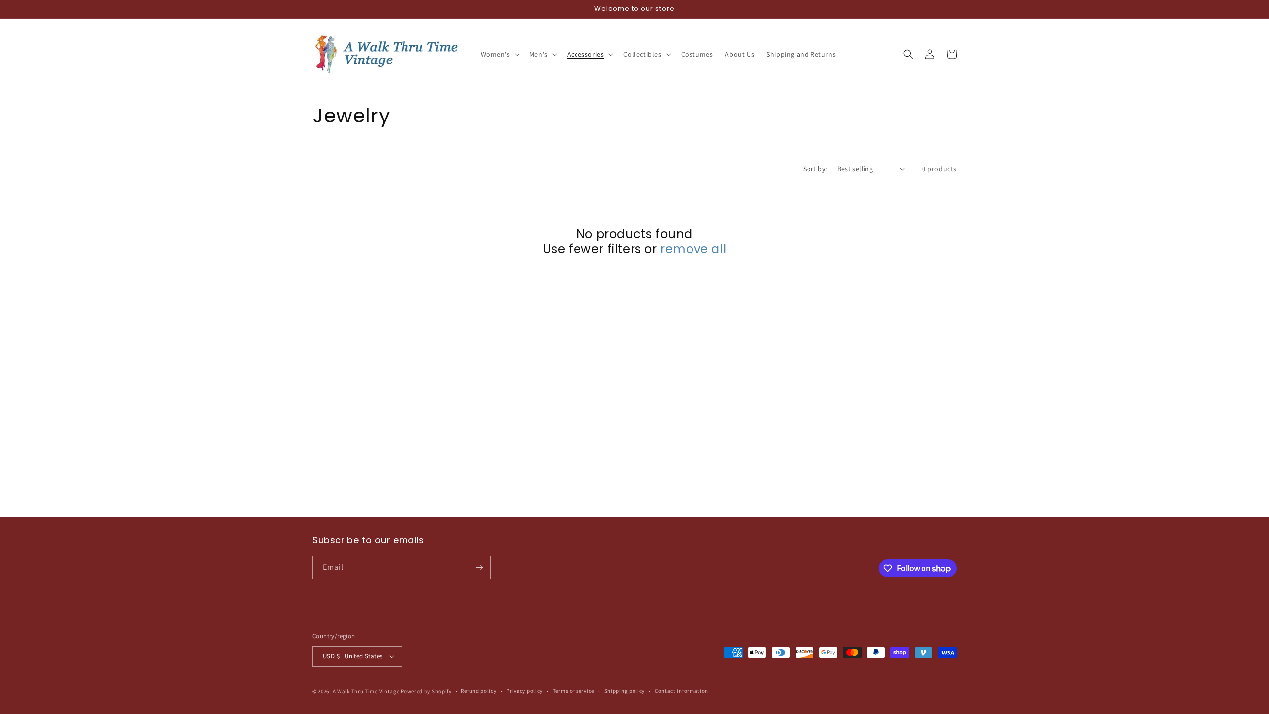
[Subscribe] (479, 567)
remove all (693, 249)
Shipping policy (624, 690)
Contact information (681, 690)
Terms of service (573, 690)
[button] (499, 54)
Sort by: (815, 168)
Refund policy (478, 690)
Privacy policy (524, 690)
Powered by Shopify (426, 691)
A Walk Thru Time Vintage (366, 691)
